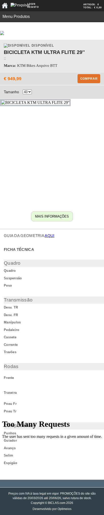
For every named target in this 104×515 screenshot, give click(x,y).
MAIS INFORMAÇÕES (52, 216)
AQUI (49, 235)
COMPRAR (89, 78)
